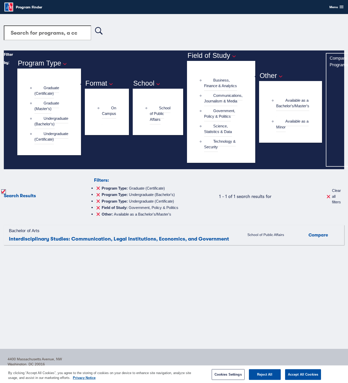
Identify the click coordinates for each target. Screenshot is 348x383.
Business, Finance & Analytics (220, 83)
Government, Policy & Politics (219, 114)
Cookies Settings (228, 374)
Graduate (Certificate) (46, 91)
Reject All (264, 374)
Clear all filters (336, 196)
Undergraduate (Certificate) (51, 136)
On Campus (109, 111)
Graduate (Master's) (46, 106)
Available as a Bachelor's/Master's (292, 103)
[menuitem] (51, 91)
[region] (174, 374)
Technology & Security (220, 144)
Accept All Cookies (303, 374)
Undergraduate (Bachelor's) (51, 121)
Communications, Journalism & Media (223, 98)
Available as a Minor (292, 124)
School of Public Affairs (160, 114)
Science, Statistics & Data (218, 129)
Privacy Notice (84, 378)
